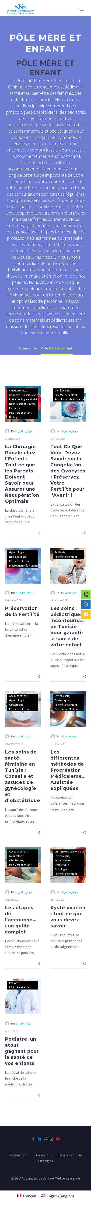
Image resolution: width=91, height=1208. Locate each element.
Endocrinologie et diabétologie (27, 399)
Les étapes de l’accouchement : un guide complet (25, 920)
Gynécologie (62, 390)
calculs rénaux (18, 390)
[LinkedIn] (39, 1139)
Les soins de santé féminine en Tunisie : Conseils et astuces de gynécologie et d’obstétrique (22, 776)
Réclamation (17, 1155)
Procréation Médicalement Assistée (30, 565)
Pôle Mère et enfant (20, 412)
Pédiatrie (14, 408)
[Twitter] (45, 1139)
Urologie (14, 417)
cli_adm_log (22, 431)
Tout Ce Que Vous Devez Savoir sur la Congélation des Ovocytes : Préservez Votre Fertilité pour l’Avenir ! (67, 471)
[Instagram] (51, 1139)
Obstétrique (16, 704)
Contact (42, 1155)
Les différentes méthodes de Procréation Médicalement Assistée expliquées (68, 770)
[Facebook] (33, 1139)
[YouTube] (58, 1139)
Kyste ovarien (63, 860)
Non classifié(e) (18, 556)
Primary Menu (82, 9)
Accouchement (18, 695)
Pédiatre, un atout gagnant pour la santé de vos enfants (22, 1051)
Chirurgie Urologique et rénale (27, 395)
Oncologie (61, 869)
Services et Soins (70, 1155)
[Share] (39, 532)
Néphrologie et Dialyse (22, 403)
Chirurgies (45, 1161)
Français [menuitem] (29, 1196)
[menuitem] (26, 1195)
